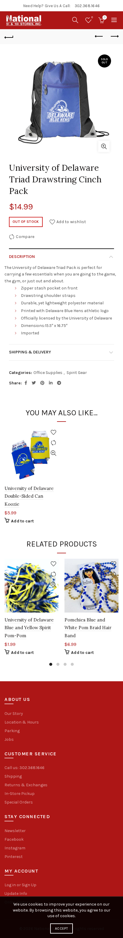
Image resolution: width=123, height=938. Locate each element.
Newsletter (15, 830)
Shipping (13, 776)
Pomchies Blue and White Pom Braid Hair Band (87, 627)
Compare (25, 236)
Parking (12, 730)
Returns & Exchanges (25, 784)
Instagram (14, 848)
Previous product (99, 37)
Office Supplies (47, 372)
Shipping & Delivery (30, 352)
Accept (61, 928)
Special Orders (18, 802)
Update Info (15, 893)
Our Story (13, 713)
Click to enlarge (104, 146)
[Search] (75, 19)
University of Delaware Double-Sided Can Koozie (29, 496)
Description (22, 256)
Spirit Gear (77, 372)
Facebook (14, 839)
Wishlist (92, 17)
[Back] (8, 37)
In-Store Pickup (19, 793)
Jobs (9, 739)
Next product (114, 37)
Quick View (53, 453)
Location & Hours (21, 722)
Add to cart (22, 521)
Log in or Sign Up (20, 884)
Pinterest (13, 856)
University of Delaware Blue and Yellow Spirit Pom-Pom (29, 627)
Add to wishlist (71, 221)
